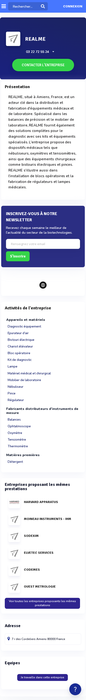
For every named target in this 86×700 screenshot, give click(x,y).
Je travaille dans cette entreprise (42, 677)
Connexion (72, 6)
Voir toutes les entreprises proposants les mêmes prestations (42, 603)
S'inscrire (18, 256)
